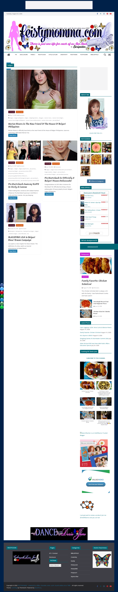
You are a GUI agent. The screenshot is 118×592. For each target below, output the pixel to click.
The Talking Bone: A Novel (93, 210)
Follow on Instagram (97, 181)
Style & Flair (53, 54)
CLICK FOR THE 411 (96, 133)
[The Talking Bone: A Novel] (82, 210)
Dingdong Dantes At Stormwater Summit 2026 (94, 338)
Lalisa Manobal (22, 233)
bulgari (11, 118)
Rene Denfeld (89, 212)
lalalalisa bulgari (13, 233)
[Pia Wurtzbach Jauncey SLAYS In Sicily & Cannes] (23, 150)
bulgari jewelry (48, 172)
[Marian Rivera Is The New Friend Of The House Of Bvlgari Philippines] (41, 89)
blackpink (12, 231)
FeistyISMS (73, 54)
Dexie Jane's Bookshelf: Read (94, 193)
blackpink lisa (19, 231)
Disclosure (24, 54)
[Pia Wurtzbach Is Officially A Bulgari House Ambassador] (60, 151)
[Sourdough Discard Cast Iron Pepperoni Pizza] (86, 304)
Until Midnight (89, 224)
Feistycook (42, 54)
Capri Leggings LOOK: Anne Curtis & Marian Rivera (95, 327)
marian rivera (47, 118)
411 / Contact (53, 553)
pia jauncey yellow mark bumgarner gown (19, 178)
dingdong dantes (33, 118)
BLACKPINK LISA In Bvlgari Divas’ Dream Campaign (21, 238)
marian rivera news (47, 120)
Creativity (63, 54)
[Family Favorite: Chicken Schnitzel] (96, 265)
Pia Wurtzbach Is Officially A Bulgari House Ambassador (59, 179)
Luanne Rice (88, 226)
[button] (87, 388)
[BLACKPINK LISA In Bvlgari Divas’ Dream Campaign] (23, 212)
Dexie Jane (21, 115)
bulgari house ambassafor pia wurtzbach (61, 169)
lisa (28, 233)
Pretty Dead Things (90, 217)
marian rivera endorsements (33, 120)
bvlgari (26, 118)
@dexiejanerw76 (93, 247)
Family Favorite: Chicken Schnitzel (94, 282)
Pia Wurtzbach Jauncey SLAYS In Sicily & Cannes (23, 185)
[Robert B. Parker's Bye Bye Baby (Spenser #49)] (82, 202)
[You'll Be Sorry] (82, 195)
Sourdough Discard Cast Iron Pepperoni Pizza (101, 303)
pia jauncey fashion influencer (16, 173)
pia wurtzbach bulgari (50, 174)
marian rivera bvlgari (57, 118)
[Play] (97, 371)
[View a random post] (109, 54)
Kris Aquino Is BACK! (86, 335)
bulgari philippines (19, 118)
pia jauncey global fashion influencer (17, 176)
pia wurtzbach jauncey (14, 180)
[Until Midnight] (82, 224)
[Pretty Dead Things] (82, 217)
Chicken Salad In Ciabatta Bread (101, 312)
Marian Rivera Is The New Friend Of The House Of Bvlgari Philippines (37, 125)
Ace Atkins (88, 206)
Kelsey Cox (88, 219)
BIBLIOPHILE (94, 54)
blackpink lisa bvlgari (28, 231)
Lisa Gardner (88, 197)
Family (33, 54)
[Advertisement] (59, 5)
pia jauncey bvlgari (13, 171)
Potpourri (84, 54)
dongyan (41, 118)
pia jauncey (33, 169)
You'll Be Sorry (89, 195)
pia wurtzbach (56, 120)
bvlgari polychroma (24, 169)
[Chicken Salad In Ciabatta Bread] (86, 314)
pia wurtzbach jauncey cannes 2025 (30, 180)
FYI (16, 54)
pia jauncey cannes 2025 (25, 171)
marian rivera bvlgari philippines (16, 120)
